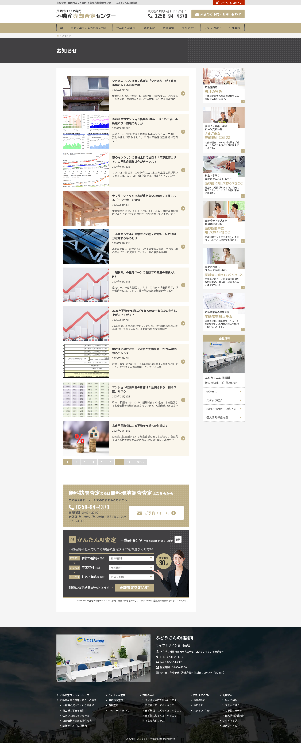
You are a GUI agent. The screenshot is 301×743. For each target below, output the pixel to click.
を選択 (93, 558)
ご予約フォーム (157, 512)
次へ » (140, 462)
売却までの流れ (201, 695)
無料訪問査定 (116, 700)
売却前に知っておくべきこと (161, 705)
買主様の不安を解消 (73, 710)
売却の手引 (189, 28)
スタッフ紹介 (212, 28)
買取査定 (113, 705)
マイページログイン (231, 2)
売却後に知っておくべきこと (161, 715)
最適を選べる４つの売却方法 (89, 28)
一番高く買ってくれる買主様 (78, 705)
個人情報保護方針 (217, 417)
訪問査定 (149, 28)
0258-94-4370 (92, 506)
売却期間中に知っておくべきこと (163, 710)
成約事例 (168, 28)
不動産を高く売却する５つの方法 (78, 700)
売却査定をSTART (134, 587)
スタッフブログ (201, 710)
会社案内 (234, 28)
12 (128, 462)
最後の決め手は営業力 (75, 725)
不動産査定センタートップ (74, 695)
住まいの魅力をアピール (76, 715)
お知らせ (198, 705)
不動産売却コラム (155, 720)
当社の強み (231, 700)
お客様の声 (199, 700)
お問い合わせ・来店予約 (221, 409)
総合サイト (228, 725)
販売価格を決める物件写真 (77, 720)
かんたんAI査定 (125, 28)
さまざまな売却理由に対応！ (161, 700)
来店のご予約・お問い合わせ (220, 14)
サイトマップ (229, 720)
